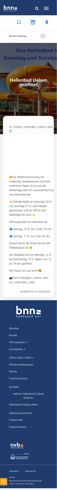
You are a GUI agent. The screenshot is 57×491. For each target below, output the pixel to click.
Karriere (13, 371)
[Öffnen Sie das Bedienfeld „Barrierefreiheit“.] (3, 481)
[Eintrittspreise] (47, 22)
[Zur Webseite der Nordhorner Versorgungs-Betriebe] (17, 445)
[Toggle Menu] (46, 8)
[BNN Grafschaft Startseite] (10, 8)
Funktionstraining (18, 378)
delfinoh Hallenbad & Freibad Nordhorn (28, 395)
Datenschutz (30, 471)
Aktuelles (14, 328)
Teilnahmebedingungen (21, 364)
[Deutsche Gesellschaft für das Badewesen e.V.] (20, 456)
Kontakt (13, 335)
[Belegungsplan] (19, 22)
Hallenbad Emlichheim (20, 413)
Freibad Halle (16, 419)
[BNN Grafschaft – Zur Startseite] (28, 309)
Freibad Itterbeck (17, 426)
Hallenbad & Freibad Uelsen (23, 404)
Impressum (14, 471)
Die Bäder (14, 386)
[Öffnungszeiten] (33, 22)
